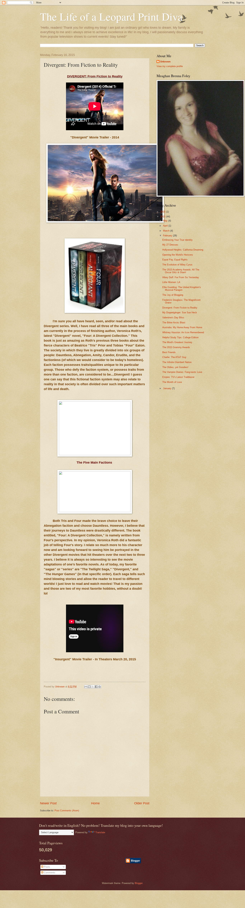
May (165, 220)
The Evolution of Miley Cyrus (177, 264)
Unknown (165, 61)
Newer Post (48, 803)
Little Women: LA (171, 282)
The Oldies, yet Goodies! (175, 367)
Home (95, 803)
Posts (46, 866)
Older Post (141, 803)
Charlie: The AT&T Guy (174, 357)
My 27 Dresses (170, 244)
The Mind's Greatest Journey (177, 342)
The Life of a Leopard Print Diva (111, 16)
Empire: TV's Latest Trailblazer (178, 377)
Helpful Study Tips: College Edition (180, 337)
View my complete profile (170, 66)
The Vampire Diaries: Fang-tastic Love (182, 372)
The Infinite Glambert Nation (177, 362)
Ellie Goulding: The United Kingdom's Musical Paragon (181, 288)
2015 (163, 216)
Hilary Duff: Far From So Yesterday (180, 277)
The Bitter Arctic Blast (173, 322)
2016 (163, 211)
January (167, 388)
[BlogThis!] (89, 686)
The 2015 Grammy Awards (176, 347)
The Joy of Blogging (172, 295)
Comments (49, 872)
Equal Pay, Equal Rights (175, 259)
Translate (100, 832)
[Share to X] (93, 686)
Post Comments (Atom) (67, 810)
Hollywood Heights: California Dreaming (182, 249)
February (168, 235)
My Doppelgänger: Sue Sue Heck (179, 312)
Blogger (138, 883)
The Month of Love (172, 382)
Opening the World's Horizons (177, 254)
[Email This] (86, 686)
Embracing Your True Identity (177, 240)
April (165, 225)
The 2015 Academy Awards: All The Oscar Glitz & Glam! (180, 271)
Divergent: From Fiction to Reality (179, 307)
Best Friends (169, 352)
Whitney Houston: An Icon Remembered (183, 332)
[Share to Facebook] (96, 686)
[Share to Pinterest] (99, 686)
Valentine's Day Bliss (173, 317)
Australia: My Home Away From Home (182, 327)
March (166, 230)
